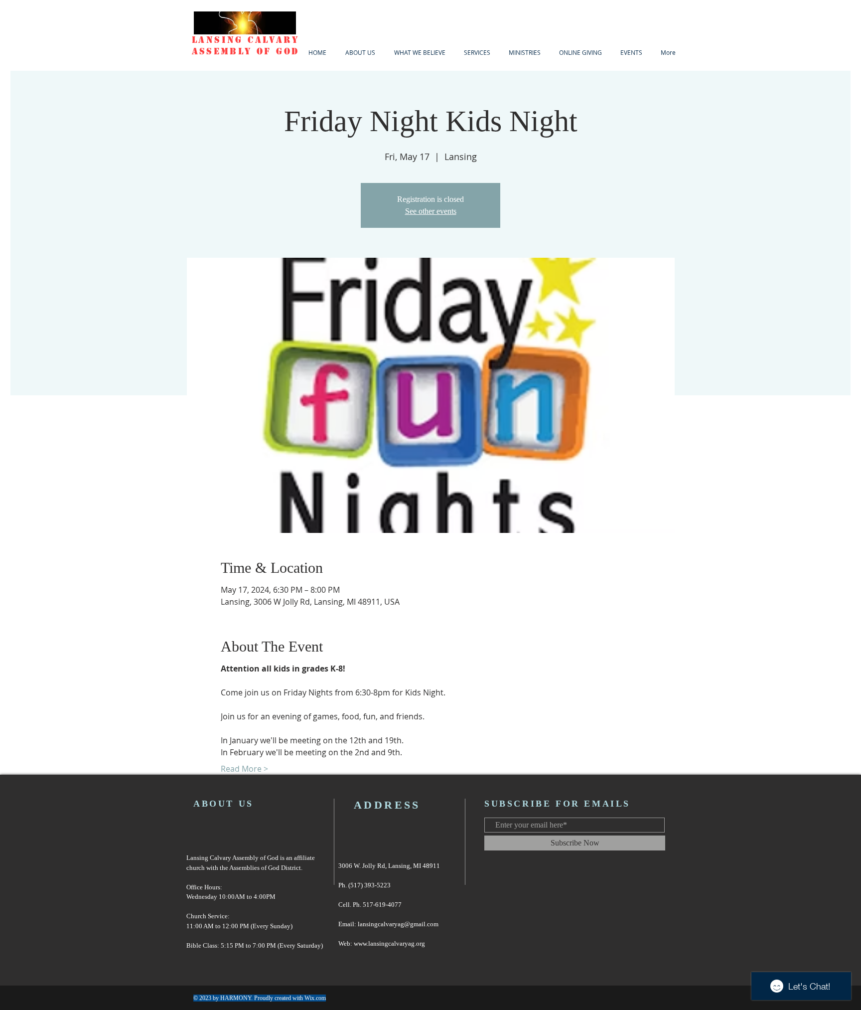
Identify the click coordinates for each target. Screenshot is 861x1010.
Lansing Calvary (245, 39)
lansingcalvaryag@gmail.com (398, 924)
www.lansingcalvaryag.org (389, 943)
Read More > (244, 768)
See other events (430, 211)
